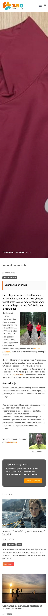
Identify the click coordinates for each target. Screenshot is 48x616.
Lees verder (8, 564)
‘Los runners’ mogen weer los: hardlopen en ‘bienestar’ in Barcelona (22, 607)
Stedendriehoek (18, 375)
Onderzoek (11, 544)
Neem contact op (33, 481)
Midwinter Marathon (10, 277)
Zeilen (19, 544)
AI (4, 544)
